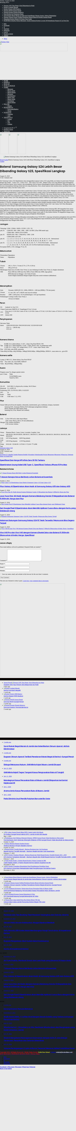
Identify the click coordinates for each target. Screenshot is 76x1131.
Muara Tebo (11, 97)
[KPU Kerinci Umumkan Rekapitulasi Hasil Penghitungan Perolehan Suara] (26, 866)
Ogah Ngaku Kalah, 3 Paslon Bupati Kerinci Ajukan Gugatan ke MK (27, 863)
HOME (6, 81)
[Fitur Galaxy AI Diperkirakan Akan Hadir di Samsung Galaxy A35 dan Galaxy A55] (25, 482)
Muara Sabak (11, 99)
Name (2, 564)
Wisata (9, 111)
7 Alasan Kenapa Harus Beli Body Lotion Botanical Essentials (26, 477)
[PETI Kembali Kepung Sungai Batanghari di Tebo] (19, 894)
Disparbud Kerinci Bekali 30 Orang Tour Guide (18, 19)
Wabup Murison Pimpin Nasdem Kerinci (18, 846)
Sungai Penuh (9, 86)
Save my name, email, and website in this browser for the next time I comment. (25, 574)
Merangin (10, 89)
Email (2, 567)
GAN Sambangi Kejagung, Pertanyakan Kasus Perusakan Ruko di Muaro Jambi (32, 891)
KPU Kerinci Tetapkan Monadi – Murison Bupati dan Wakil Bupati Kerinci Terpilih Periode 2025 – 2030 (40, 857)
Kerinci (7, 82)
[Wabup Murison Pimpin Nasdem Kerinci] (16, 843)
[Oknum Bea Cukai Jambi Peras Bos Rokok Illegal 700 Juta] (22, 900)
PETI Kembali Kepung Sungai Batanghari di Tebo (21, 896)
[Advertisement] (38, 65)
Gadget (9, 119)
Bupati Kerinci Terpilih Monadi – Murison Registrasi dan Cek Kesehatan (29, 851)
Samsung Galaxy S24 (6, 448)
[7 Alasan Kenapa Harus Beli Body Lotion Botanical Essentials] (19, 473)
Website (2, 570)
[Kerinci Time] (4, 42)
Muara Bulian (11, 102)
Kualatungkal (11, 96)
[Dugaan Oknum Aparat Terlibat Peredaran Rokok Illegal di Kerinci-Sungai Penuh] (28, 883)
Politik (7, 104)
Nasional (7, 112)
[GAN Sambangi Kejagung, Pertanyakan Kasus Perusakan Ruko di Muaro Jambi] (28, 888)
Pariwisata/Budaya (12, 109)
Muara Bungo (11, 92)
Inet (8, 121)
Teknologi (8, 117)
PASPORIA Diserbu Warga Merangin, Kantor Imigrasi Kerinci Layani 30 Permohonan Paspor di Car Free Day (36, 20)
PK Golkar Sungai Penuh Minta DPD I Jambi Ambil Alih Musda (25, 834)
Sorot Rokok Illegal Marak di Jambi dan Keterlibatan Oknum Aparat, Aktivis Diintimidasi (30, 15)
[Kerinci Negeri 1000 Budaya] (13, 694)
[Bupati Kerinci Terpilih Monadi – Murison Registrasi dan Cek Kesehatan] (26, 849)
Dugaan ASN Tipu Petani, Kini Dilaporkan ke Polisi (19, 5)
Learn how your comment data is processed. (36, 581)
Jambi (6, 87)
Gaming (9, 124)
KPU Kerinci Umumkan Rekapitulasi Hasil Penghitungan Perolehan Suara (29, 868)
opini (8, 116)
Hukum (6, 84)
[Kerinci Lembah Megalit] (12, 688)
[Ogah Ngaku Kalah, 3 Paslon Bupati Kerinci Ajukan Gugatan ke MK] (25, 860)
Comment (3, 560)
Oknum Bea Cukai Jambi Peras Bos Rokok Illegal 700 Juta (24, 902)
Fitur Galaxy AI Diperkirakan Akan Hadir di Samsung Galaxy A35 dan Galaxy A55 (35, 486)
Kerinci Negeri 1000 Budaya (12, 9)
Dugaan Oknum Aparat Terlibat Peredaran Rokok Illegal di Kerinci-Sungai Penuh (28, 17)
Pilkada (9, 106)
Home (2, 160)
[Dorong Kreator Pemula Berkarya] (14, 705)
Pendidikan (8, 107)
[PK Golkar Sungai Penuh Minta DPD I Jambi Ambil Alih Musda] (23, 832)
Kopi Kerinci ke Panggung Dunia (13, 14)
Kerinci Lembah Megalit (11, 7)
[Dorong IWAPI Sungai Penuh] (13, 699)
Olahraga (10, 114)
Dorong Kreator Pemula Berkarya (14, 12)
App (8, 122)
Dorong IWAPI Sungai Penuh (12, 10)
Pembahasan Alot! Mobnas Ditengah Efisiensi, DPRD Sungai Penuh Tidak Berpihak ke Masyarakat (38, 840)
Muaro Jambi (11, 91)
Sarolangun (10, 101)
